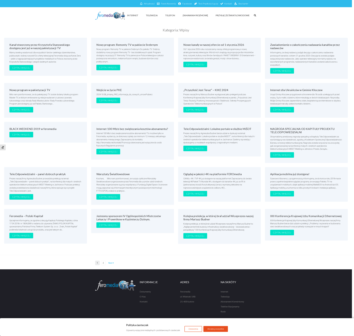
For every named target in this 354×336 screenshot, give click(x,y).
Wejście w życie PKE (109, 90)
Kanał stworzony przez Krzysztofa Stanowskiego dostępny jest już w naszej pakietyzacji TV (39, 46)
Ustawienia (193, 329)
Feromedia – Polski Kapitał (26, 216)
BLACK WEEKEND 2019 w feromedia (32, 128)
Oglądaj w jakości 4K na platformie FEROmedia (212, 174)
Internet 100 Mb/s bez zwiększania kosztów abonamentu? (132, 128)
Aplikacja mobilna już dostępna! (289, 174)
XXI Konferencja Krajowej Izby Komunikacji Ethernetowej (306, 216)
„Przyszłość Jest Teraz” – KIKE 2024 (205, 90)
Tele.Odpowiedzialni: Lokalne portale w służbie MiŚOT (217, 128)
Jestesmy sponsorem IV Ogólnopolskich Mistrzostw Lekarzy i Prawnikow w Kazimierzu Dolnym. (128, 217)
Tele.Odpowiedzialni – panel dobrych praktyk (37, 174)
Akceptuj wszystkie (215, 329)
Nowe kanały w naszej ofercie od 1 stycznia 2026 (213, 44)
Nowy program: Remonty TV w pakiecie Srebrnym (127, 44)
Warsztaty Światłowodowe (113, 174)
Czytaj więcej (21, 67)
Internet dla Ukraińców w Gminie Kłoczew (296, 90)
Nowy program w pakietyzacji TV (29, 90)
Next (110, 263)
